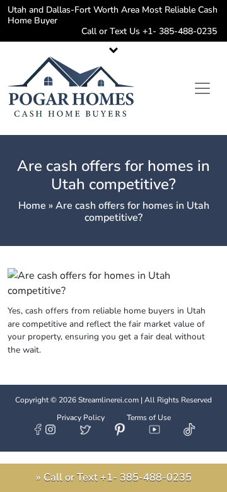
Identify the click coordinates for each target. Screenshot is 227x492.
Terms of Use (149, 418)
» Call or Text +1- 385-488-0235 (114, 477)
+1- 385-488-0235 (179, 31)
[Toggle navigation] (202, 88)
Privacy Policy (81, 418)
